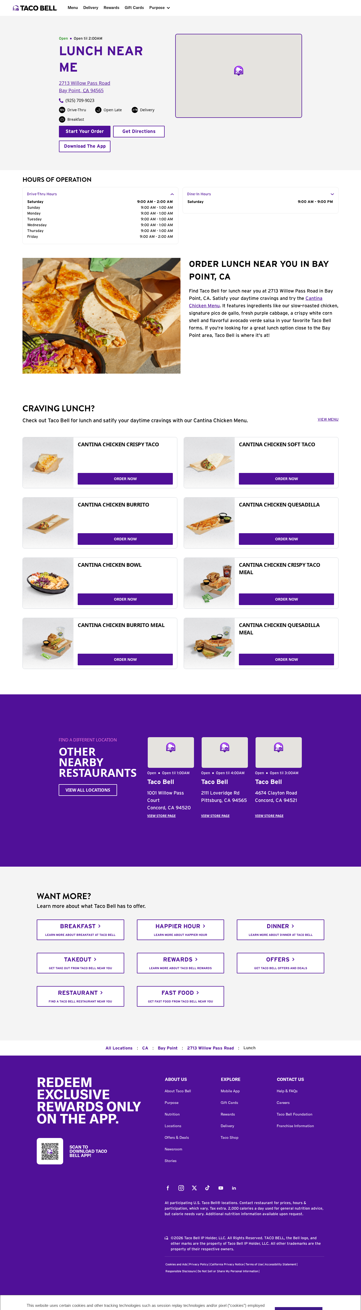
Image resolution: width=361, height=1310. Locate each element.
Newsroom (173, 1149)
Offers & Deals (177, 1137)
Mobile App (230, 1091)
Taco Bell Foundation (294, 1114)
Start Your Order (85, 131)
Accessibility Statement (280, 1264)
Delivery (90, 7)
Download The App (85, 146)
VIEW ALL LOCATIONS (88, 790)
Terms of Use (254, 1264)
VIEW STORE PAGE (161, 816)
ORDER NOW (125, 478)
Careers (283, 1102)
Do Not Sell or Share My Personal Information (228, 1271)
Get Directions (139, 131)
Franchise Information (295, 1125)
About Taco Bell (178, 1091)
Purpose (157, 7)
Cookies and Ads (176, 1264)
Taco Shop (229, 1137)
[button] (188, 1080)
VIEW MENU (328, 419)
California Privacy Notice (227, 1264)
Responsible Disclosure (180, 1271)
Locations (173, 1125)
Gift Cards (134, 7)
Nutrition (172, 1114)
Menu (73, 7)
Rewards (111, 7)
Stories (171, 1160)
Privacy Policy (198, 1264)
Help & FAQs (287, 1091)
